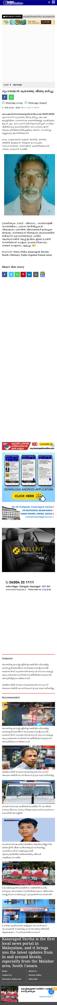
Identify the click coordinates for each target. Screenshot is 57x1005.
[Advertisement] (28, 53)
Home (6, 85)
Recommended (10, 698)
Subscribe (33, 979)
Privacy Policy (34, 975)
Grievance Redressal (11, 979)
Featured (7, 659)
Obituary (17, 85)
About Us (32, 971)
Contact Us (7, 975)
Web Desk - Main (12, 108)
